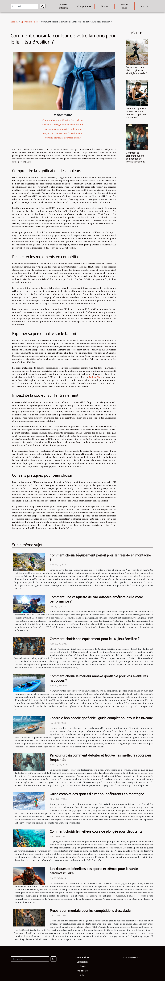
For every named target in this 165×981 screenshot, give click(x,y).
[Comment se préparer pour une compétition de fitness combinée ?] (137, 137)
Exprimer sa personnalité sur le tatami (63, 129)
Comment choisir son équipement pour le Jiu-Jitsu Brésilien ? (95, 639)
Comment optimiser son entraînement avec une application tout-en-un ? (136, 113)
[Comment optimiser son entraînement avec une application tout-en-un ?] (137, 92)
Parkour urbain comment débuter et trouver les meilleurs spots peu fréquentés (100, 757)
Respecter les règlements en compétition (62, 124)
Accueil (14, 21)
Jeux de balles (124, 6)
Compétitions (84, 6)
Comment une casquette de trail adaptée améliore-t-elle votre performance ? (96, 599)
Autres (144, 6)
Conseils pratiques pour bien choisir (63, 137)
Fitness (104, 6)
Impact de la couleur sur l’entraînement (63, 133)
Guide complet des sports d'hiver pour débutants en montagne (97, 794)
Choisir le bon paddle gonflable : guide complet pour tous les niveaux (101, 718)
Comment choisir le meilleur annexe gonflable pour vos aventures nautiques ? (99, 678)
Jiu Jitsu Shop (95, 377)
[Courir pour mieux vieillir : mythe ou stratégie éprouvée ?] (137, 51)
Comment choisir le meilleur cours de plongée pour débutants (96, 832)
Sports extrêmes (63, 6)
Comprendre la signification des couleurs (62, 120)
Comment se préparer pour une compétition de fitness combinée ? (135, 157)
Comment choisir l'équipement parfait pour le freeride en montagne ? (100, 557)
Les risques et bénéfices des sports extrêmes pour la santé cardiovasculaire (94, 871)
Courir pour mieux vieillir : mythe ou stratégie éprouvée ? (136, 70)
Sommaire (64, 115)
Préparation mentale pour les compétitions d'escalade (90, 911)
